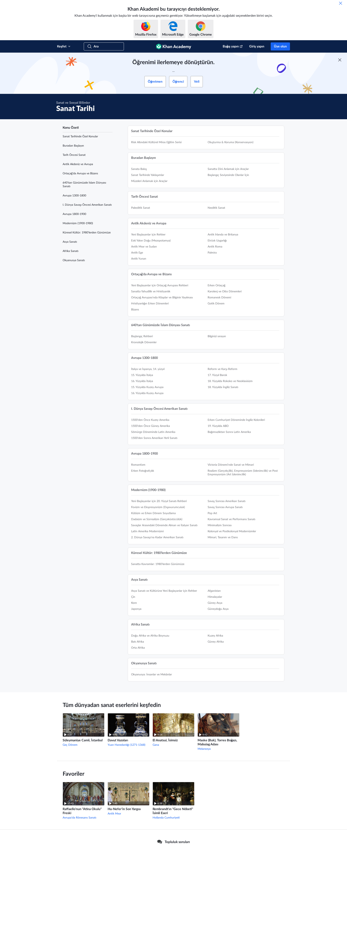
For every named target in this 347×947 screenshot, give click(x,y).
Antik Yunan (138, 258)
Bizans (135, 309)
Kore (134, 603)
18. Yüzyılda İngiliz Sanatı (223, 387)
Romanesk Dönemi (219, 297)
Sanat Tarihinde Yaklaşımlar (147, 175)
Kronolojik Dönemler (144, 342)
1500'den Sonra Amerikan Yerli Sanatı (154, 438)
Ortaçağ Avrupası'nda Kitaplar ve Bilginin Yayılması (162, 297)
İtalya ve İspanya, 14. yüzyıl (147, 369)
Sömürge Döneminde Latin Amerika (153, 432)
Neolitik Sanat (216, 207)
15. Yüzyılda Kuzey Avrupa (147, 387)
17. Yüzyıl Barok (217, 375)
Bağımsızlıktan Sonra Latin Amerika (229, 432)
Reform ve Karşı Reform (222, 369)
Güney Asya (215, 603)
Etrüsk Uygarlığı (217, 240)
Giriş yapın (256, 46)
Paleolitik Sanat (140, 207)
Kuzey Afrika (215, 635)
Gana (156, 745)
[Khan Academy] (173, 46)
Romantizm (138, 464)
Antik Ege (137, 252)
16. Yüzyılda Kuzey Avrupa (147, 393)
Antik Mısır (114, 813)
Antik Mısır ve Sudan (144, 246)
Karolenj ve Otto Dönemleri (225, 291)
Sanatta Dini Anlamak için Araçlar (228, 169)
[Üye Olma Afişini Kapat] (340, 60)
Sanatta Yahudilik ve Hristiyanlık (150, 291)
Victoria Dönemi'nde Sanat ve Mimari (231, 464)
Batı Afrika (137, 641)
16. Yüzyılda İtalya (142, 381)
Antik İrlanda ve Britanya (223, 234)
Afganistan (214, 591)
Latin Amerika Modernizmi (147, 531)
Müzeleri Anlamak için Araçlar (149, 181)
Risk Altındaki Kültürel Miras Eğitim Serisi (156, 142)
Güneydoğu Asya (218, 609)
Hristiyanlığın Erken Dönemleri (150, 303)
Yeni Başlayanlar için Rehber (148, 234)
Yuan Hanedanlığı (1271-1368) (126, 745)
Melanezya (204, 749)
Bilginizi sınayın (217, 336)
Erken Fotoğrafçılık (142, 470)
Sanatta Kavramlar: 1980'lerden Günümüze (157, 564)
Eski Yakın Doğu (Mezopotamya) (151, 240)
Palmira (212, 252)
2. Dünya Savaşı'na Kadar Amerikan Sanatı (157, 537)
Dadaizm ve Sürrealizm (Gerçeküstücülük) (156, 519)
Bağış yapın (231, 46)
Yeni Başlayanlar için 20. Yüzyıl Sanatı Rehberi (159, 501)
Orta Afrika (138, 647)
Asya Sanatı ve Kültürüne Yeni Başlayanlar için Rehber (164, 591)
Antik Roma (215, 246)
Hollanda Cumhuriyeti (166, 817)
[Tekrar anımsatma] (340, 3)
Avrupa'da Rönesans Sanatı (79, 817)
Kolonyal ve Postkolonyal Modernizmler (232, 531)
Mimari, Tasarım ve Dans (223, 537)
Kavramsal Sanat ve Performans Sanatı (231, 519)
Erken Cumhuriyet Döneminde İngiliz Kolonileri (236, 420)
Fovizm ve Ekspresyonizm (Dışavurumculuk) (158, 507)
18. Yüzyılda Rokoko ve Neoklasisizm (230, 381)
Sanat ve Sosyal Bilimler (73, 102)
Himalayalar (215, 597)
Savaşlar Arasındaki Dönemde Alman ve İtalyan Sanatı (164, 525)
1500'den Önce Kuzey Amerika (150, 420)
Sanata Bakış (139, 169)
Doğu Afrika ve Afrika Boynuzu (150, 635)
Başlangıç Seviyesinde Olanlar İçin (228, 175)
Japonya (136, 609)
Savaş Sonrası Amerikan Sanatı (226, 501)
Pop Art (212, 513)
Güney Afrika (216, 641)
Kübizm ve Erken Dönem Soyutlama (153, 513)
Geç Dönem (70, 745)
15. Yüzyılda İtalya (142, 375)
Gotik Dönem (216, 303)
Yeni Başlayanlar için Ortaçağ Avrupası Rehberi (159, 285)
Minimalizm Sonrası (220, 525)
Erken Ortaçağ (216, 285)
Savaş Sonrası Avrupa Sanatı (225, 507)
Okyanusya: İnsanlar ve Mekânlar (151, 674)
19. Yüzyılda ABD (218, 426)
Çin (133, 597)
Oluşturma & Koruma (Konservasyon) (230, 142)
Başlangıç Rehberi (142, 336)
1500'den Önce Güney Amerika (150, 426)
